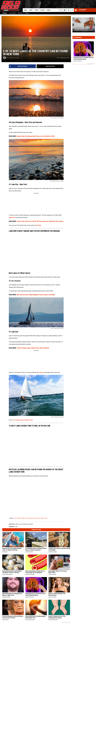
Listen (36, 10)
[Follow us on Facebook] (68, 10)
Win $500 (27, 13)
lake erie (17, 524)
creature (41, 372)
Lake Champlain (23, 524)
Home (25, 10)
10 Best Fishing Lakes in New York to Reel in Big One (29, 348)
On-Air (30, 10)
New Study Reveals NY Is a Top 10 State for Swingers (83, 29)
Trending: (4, 13)
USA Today (38, 225)
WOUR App (20, 13)
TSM (16, 526)
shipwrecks (12, 217)
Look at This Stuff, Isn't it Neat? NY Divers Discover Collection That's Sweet (36, 221)
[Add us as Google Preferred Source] (64, 10)
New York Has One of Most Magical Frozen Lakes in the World (32, 295)
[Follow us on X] (72, 10)
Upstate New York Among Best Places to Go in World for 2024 (32, 136)
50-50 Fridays (12, 13)
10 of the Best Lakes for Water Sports (23, 420)
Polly (7, 57)
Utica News (30, 524)
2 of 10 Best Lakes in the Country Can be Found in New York (30, 518)
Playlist (42, 10)
